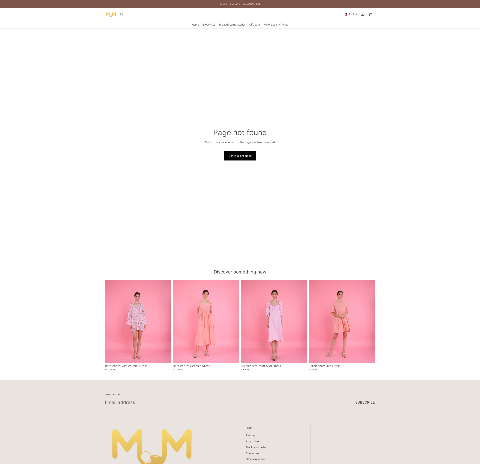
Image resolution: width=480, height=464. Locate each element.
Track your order (256, 447)
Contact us (252, 453)
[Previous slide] (110, 321)
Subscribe (365, 402)
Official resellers (255, 459)
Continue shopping (240, 155)
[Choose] (165, 357)
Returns (250, 435)
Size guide (252, 441)
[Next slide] (165, 321)
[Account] (362, 14)
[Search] (122, 14)
